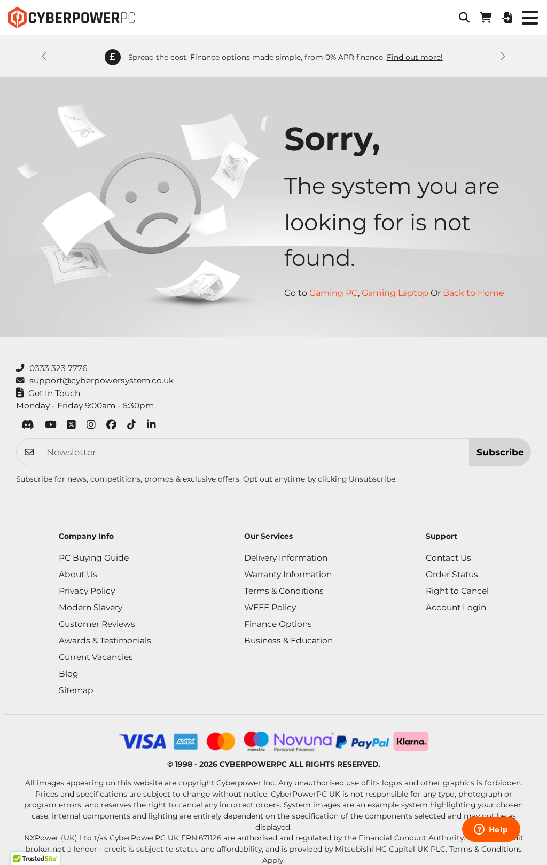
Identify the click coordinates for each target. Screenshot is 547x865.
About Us (78, 574)
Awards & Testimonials (105, 640)
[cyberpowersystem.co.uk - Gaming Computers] (71, 17)
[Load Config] (507, 17)
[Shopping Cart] (485, 17)
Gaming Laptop (395, 293)
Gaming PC (333, 293)
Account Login (456, 607)
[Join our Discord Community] (27, 426)
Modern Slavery (90, 607)
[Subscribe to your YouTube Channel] (50, 426)
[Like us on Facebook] (111, 426)
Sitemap (76, 690)
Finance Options (278, 624)
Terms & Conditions (284, 591)
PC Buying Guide (94, 558)
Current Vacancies (96, 657)
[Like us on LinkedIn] (151, 426)
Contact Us (448, 558)
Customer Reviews (97, 624)
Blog (69, 674)
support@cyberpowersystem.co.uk (101, 380)
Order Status (452, 574)
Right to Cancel (457, 591)
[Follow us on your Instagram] (91, 426)
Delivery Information (285, 558)
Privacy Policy (87, 591)
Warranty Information (288, 574)
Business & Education (288, 640)
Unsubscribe (372, 479)
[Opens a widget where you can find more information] (491, 830)
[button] (464, 17)
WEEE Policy (270, 607)
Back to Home (473, 293)
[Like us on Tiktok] (131, 426)
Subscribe (500, 452)
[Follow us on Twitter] (71, 426)
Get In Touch (54, 393)
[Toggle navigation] (530, 17)
